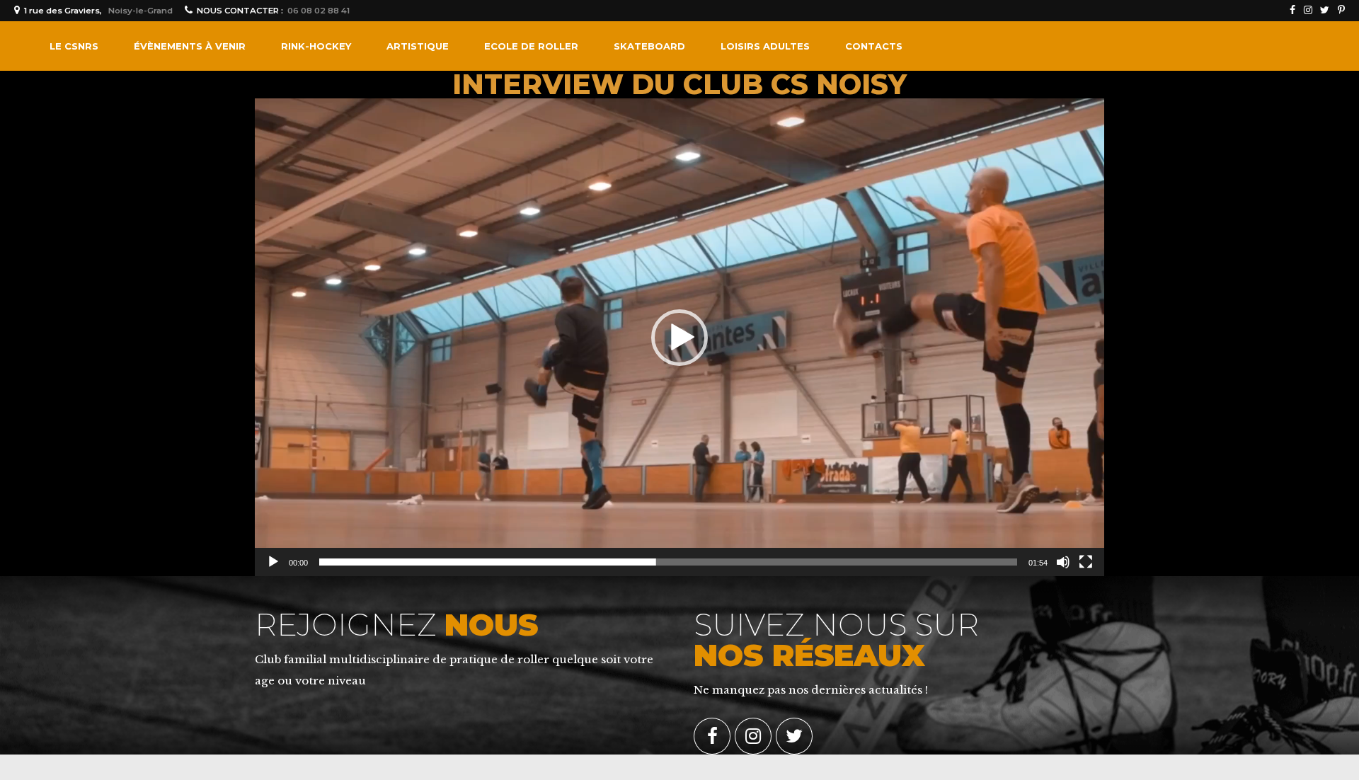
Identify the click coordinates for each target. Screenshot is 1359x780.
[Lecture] (273, 562)
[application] (679, 337)
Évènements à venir (190, 46)
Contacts (873, 46)
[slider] (668, 562)
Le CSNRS (74, 46)
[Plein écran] (1086, 562)
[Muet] (1063, 562)
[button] (679, 337)
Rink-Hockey (316, 46)
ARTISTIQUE (417, 46)
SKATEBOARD (649, 46)
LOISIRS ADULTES (765, 46)
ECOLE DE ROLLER (531, 46)
